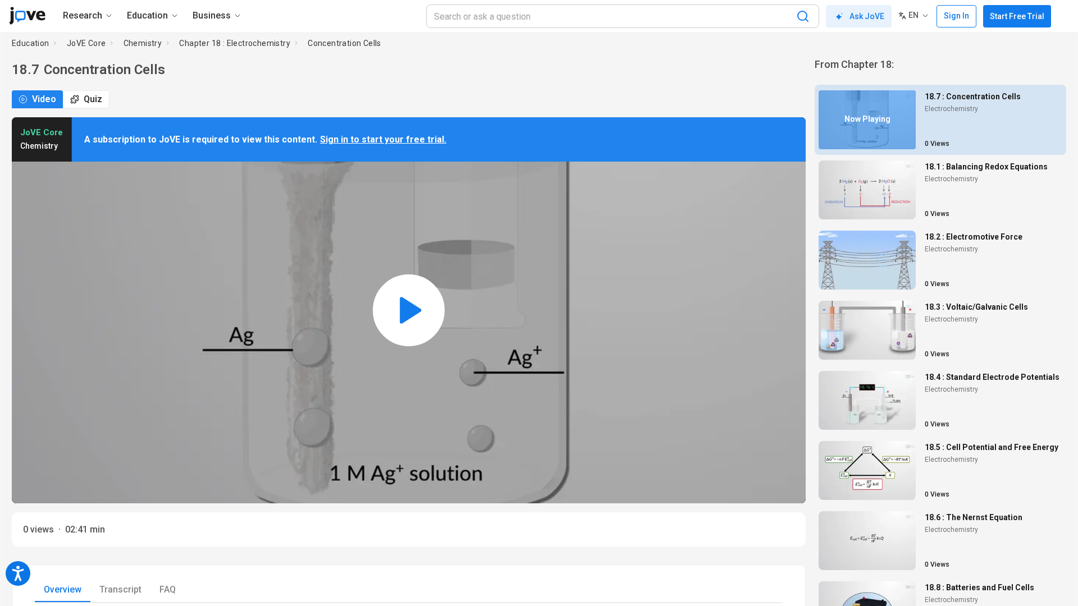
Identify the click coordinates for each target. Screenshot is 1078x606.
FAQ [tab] (167, 589)
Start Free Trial (1017, 16)
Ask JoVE (866, 16)
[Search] (803, 16)
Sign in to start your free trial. (383, 139)
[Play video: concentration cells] (409, 310)
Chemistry (143, 43)
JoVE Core (86, 43)
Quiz (93, 99)
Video (44, 99)
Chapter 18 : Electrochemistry (234, 43)
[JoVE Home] (27, 16)
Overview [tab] (62, 589)
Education (30, 43)
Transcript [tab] (120, 589)
